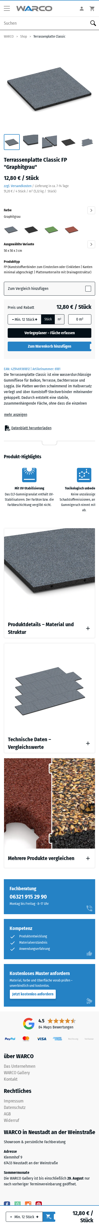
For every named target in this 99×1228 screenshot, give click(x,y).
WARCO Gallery (17, 1072)
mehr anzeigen (15, 414)
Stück (48, 319)
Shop (23, 36)
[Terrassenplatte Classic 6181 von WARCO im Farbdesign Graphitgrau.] (49, 87)
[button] (8, 8)
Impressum (14, 1101)
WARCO (9, 36)
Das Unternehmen (19, 1066)
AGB (7, 1114)
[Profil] (82, 8)
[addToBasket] (49, 1217)
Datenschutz (14, 1107)
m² (59, 319)
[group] (11, 142)
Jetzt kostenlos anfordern (32, 994)
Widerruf (11, 1120)
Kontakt (11, 1079)
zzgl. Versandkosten (17, 186)
